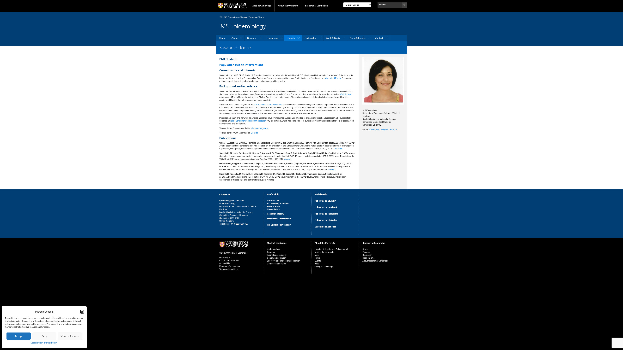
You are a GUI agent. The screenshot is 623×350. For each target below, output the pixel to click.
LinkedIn (254, 133)
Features (366, 252)
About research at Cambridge (375, 261)
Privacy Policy (50, 343)
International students (276, 255)
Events (318, 261)
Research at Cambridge (316, 5)
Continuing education (276, 258)
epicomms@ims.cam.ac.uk (231, 200)
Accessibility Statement (278, 203)
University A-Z (225, 257)
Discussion (367, 255)
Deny (44, 336)
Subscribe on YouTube (325, 226)
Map (317, 255)
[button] (82, 311)
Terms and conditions (228, 269)
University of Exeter (332, 78)
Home (220, 16)
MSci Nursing (345, 94)
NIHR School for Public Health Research (248, 121)
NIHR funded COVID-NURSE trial (269, 105)
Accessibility (224, 263)
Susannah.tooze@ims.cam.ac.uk (383, 129)
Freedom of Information (279, 218)
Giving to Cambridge (324, 267)
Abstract (338, 149)
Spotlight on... (368, 258)
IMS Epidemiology (232, 17)
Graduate (271, 252)
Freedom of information (229, 266)
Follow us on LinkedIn (326, 220)
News (317, 258)
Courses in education (276, 264)
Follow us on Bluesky (325, 200)
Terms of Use (273, 200)
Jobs (317, 264)
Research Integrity (275, 214)
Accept (18, 336)
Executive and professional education (283, 261)
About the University (288, 5)
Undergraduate (274, 249)
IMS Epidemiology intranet (279, 225)
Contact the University (229, 260)
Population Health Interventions (241, 65)
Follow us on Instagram (326, 213)
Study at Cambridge (261, 5)
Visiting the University (324, 252)
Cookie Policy (37, 343)
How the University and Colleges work (331, 249)
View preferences (70, 336)
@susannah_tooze (259, 128)
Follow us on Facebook (326, 207)
